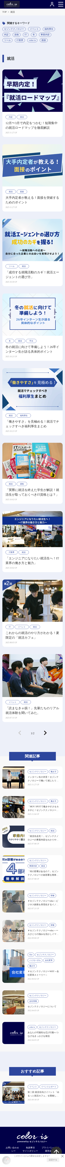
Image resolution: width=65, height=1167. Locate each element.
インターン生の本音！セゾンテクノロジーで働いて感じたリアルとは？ (43, 780)
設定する (53, 1160)
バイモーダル (35, 960)
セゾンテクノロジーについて (42, 1006)
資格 (16, 34)
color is (32, 40)
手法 (31, 341)
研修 (52, 895)
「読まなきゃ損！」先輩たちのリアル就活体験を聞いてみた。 (32, 710)
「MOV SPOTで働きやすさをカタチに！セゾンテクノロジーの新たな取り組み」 (43, 810)
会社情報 (33, 1001)
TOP (4, 12)
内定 (6, 34)
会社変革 (49, 960)
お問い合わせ (12, 1148)
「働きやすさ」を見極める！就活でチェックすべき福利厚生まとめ (32, 424)
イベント (34, 29)
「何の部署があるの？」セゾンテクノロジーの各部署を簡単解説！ (43, 875)
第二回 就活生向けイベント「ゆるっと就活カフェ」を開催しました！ (43, 1096)
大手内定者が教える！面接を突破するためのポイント (32, 200)
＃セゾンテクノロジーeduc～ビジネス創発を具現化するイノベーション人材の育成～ (43, 904)
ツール (7, 40)
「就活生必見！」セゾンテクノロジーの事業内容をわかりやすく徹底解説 (43, 840)
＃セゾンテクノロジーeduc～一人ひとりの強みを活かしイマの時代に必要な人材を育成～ (43, 934)
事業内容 (45, 34)
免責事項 (30, 1148)
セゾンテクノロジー (14, 29)
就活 (22, 117)
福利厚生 (48, 29)
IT (26, 34)
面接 (43, 40)
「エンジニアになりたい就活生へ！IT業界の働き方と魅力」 (32, 561)
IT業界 (20, 40)
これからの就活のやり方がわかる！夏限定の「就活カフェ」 (32, 635)
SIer (30, 955)
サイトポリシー (30, 1151)
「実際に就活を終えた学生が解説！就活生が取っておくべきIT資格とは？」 (32, 492)
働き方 (53, 772)
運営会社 (49, 1151)
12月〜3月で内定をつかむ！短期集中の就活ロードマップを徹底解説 (32, 125)
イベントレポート (48, 1087)
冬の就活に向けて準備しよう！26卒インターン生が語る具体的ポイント (32, 349)
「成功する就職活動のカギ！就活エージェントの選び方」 (32, 275)
